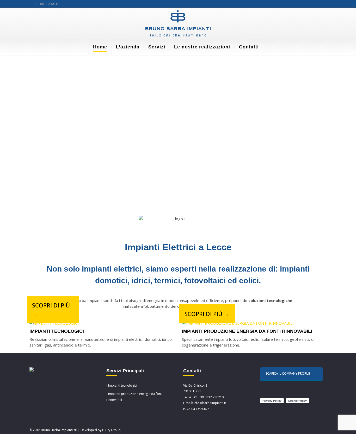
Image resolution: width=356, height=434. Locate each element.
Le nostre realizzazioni (202, 46)
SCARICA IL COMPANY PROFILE (288, 373)
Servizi (156, 46)
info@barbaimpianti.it (210, 403)
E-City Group (111, 430)
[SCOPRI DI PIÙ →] (54, 323)
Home (100, 46)
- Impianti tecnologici (121, 385)
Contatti (249, 46)
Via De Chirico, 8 (195, 385)
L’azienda (127, 46)
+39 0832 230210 (46, 4)
